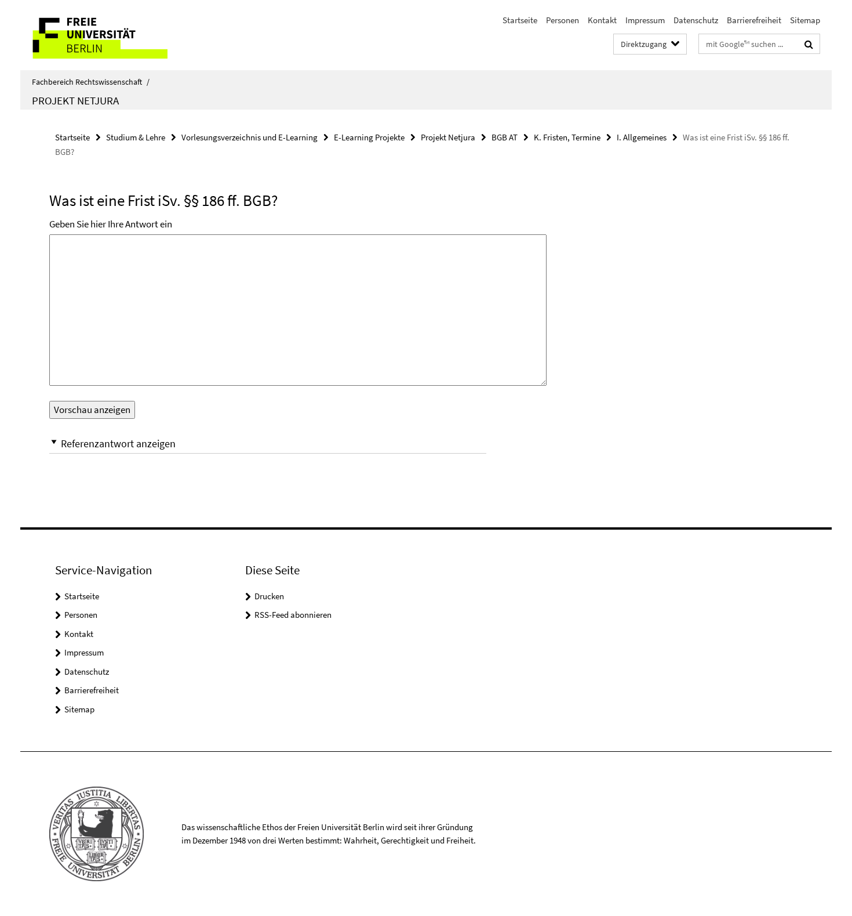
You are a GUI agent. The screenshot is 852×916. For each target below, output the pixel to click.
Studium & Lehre (135, 137)
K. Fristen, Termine (567, 137)
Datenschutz (695, 20)
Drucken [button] (269, 596)
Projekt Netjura (75, 100)
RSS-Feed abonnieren (293, 614)
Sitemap (805, 20)
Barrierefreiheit (754, 20)
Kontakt (602, 20)
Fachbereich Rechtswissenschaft (91, 82)
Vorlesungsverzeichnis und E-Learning (249, 137)
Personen (562, 20)
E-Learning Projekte (369, 137)
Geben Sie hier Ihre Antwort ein (110, 224)
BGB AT (504, 137)
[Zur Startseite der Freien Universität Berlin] (117, 35)
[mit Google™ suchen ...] (809, 44)
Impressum (645, 20)
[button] (267, 443)
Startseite (520, 20)
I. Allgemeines (642, 137)
